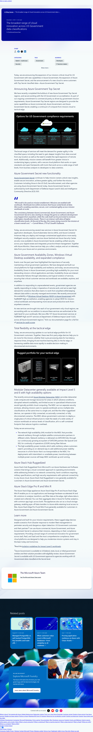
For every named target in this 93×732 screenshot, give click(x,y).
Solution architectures (72, 716)
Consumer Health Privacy (7, 731)
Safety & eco (61, 731)
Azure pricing (81, 714)
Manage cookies (38, 731)
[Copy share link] (15, 52)
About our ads (75, 731)
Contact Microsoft (24, 731)
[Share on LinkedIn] (25, 52)
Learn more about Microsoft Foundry (27, 690)
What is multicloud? (39, 722)
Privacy (32, 731)
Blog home (9, 12)
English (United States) (6, 725)
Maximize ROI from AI (35, 716)
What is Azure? (4, 714)
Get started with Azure (15, 714)
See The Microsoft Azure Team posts (30, 577)
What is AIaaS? (77, 722)
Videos (17, 722)
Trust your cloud (48, 714)
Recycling (68, 731)
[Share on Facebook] (18, 52)
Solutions (43, 716)
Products (75, 714)
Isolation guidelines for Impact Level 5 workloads (41, 546)
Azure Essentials (58, 714)
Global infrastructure (27, 714)
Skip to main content (6, 1)
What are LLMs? (86, 722)
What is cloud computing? (26, 722)
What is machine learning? (53, 722)
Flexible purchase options (12, 716)
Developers (59, 60)
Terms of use (47, 731)
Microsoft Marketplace (26, 720)
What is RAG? (15, 724)
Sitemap (16, 731)
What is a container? (5, 724)
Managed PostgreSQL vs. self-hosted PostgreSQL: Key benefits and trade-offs (21, 639)
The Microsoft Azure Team (14, 32)
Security (18, 64)
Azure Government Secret (24, 178)
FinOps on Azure (23, 716)
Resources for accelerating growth (56, 716)
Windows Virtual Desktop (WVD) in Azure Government (49, 296)
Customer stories (67, 714)
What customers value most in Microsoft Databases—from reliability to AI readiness (45, 640)
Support (81, 716)
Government (39, 60)
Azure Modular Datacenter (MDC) (47, 397)
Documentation (45, 720)
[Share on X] (22, 52)
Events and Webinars (75, 720)
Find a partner (36, 720)
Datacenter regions (38, 714)
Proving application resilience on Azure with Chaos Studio (71, 638)
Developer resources (58, 720)
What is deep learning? (66, 722)
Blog (51, 720)
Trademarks (54, 731)
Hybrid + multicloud (21, 60)
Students (66, 720)
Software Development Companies (9, 720)
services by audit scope (25, 322)
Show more (44, 68)
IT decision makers (61, 64)
